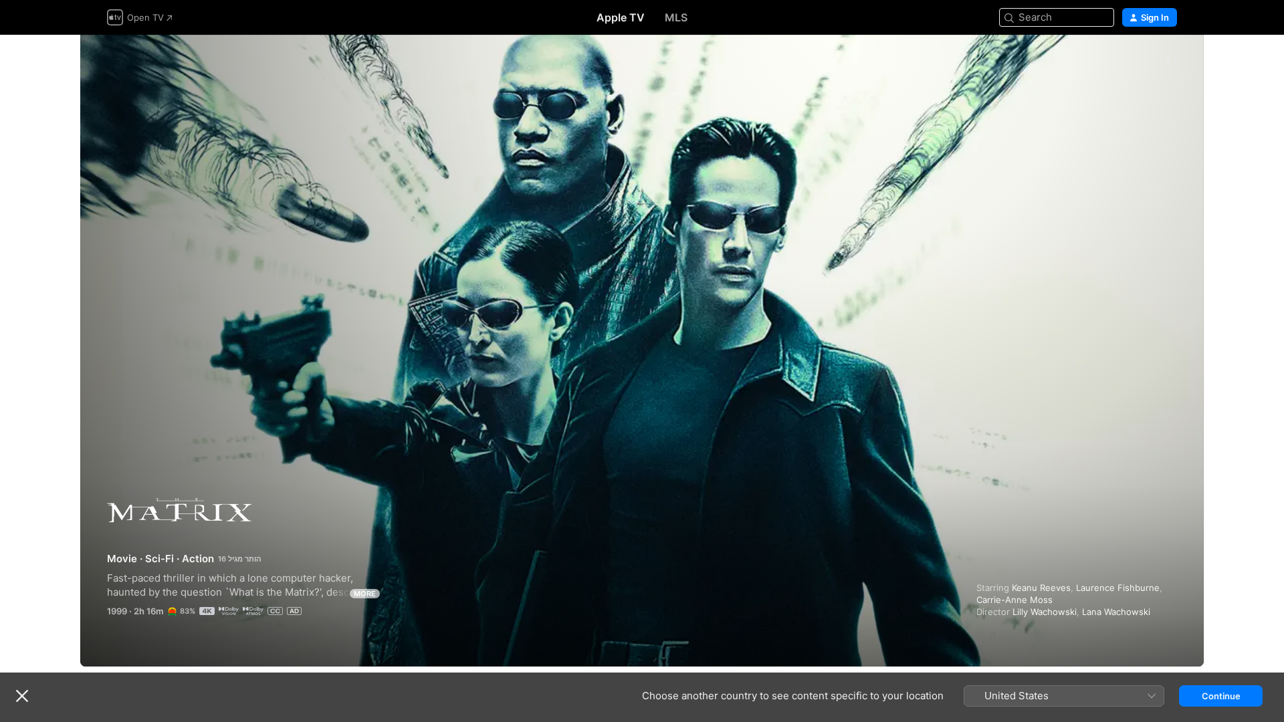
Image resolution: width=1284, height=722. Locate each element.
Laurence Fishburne (1118, 587)
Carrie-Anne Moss (1014, 599)
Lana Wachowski (1116, 611)
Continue (1221, 696)
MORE (365, 593)
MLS (676, 17)
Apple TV (621, 17)
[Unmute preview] (1167, 61)
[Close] (22, 696)
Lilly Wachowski (1044, 611)
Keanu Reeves (1041, 587)
